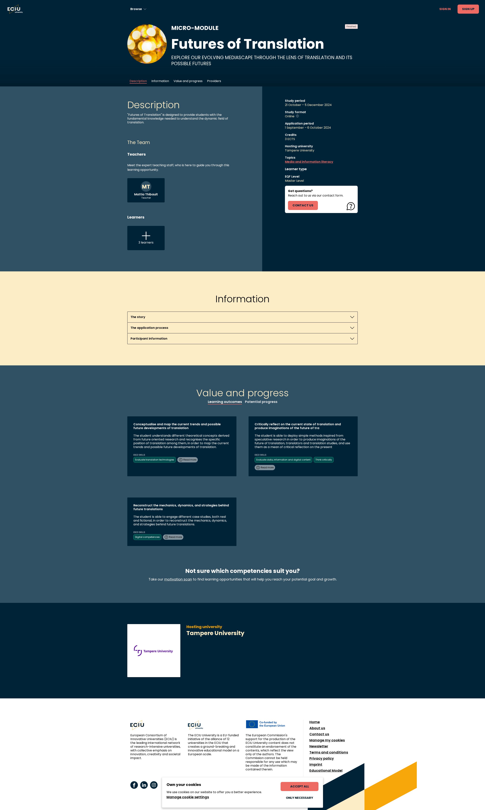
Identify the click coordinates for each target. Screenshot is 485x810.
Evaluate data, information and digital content (283, 459)
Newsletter (318, 746)
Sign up (468, 9)
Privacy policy (321, 758)
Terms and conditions (328, 752)
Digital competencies (147, 537)
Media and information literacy (309, 162)
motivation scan (178, 579)
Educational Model (326, 770)
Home (314, 722)
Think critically (323, 459)
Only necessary (299, 798)
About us (317, 728)
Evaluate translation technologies (154, 459)
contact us (303, 205)
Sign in (445, 9)
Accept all (299, 786)
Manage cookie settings (188, 797)
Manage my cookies (327, 740)
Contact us (319, 734)
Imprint (315, 764)
